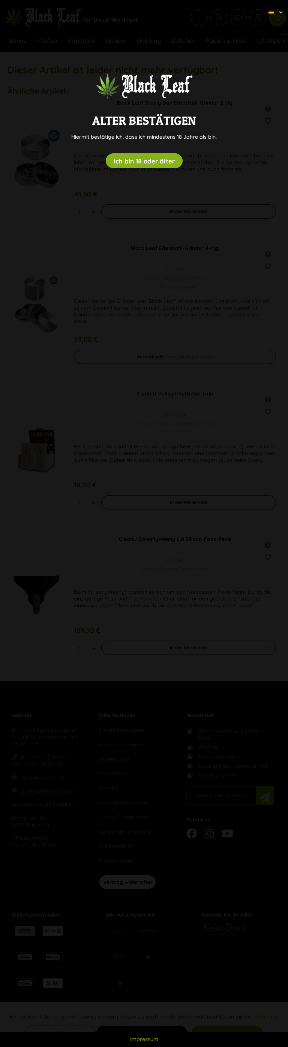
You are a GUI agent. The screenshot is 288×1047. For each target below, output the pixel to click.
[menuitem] (272, 5)
